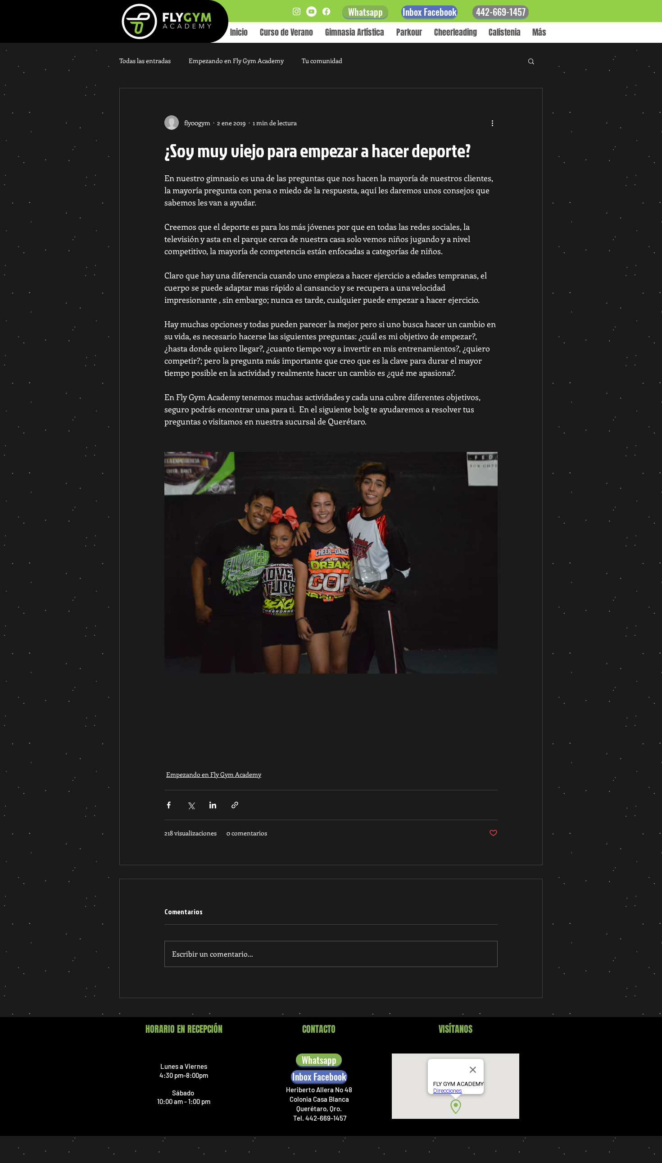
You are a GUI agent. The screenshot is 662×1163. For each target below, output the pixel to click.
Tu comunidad (322, 60)
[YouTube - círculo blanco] (311, 11)
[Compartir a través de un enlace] (235, 805)
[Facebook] (326, 11)
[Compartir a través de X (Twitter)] (190, 805)
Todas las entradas (145, 60)
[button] (531, 60)
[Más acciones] (492, 122)
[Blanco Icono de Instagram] (296, 11)
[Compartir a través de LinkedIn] (213, 805)
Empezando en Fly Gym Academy (236, 60)
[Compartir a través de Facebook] (168, 805)
